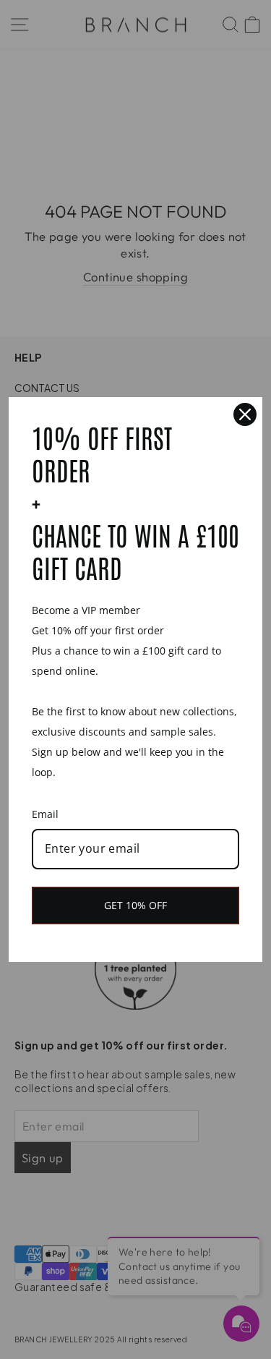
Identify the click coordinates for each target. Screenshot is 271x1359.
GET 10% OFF (135, 905)
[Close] (245, 414)
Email (45, 814)
